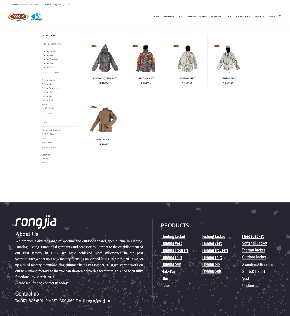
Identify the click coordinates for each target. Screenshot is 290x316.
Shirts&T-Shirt (48, 134)
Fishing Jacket (48, 80)
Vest (44, 138)
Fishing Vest (47, 84)
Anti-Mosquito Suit (104, 78)
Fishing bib (47, 96)
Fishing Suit (47, 100)
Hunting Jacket (49, 51)
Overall (45, 104)
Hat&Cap (46, 155)
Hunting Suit (47, 67)
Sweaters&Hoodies (51, 130)
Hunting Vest (48, 55)
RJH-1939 (145, 83)
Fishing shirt (47, 92)
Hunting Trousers (50, 59)
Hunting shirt (48, 63)
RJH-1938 (187, 83)
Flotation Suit (48, 108)
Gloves (45, 158)
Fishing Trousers (50, 88)
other (44, 162)
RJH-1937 (104, 144)
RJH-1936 (228, 83)
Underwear (47, 142)
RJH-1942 (104, 83)
